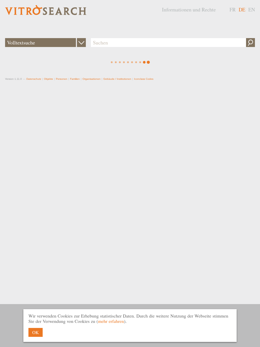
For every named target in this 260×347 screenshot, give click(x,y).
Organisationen (92, 78)
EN (251, 9)
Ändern (81, 42)
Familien (75, 78)
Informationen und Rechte (189, 9)
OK (35, 332)
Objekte (48, 78)
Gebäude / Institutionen (117, 78)
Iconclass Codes (143, 78)
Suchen (250, 42)
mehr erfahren (111, 321)
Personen (61, 78)
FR (233, 9)
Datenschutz (33, 78)
